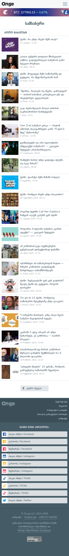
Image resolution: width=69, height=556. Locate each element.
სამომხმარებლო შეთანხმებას (33, 526)
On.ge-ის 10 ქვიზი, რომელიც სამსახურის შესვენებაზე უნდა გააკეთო (34, 303)
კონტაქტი (62, 418)
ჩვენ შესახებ (61, 402)
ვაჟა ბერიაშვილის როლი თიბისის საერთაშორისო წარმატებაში (34, 113)
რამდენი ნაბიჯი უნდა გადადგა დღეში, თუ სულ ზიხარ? (34, 165)
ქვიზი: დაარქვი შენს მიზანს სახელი (34, 182)
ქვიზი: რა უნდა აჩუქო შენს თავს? (34, 44)
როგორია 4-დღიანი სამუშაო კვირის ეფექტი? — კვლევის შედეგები (34, 234)
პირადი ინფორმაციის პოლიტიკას (34, 530)
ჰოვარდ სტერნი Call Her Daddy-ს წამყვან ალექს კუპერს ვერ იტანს (34, 216)
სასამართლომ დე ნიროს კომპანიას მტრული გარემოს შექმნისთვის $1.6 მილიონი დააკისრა (34, 354)
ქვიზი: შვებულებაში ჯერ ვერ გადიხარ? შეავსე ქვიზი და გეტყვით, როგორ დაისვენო (34, 285)
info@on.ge (30, 517)
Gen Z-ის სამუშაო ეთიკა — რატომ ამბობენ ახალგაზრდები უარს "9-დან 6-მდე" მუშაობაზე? (34, 130)
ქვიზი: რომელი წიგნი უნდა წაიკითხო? (34, 199)
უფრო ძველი (34, 388)
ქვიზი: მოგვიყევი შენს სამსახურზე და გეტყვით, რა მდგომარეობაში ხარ (34, 79)
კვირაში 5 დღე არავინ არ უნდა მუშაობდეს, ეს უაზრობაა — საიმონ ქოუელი (34, 337)
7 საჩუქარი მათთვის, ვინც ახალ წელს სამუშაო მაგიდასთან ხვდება (34, 320)
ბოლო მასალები (15, 32)
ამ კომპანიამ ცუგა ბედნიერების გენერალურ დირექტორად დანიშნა (34, 251)
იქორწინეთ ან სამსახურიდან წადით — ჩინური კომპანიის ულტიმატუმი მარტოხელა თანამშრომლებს (34, 268)
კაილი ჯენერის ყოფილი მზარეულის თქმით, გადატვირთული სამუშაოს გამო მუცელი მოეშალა (34, 61)
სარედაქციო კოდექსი (57, 410)
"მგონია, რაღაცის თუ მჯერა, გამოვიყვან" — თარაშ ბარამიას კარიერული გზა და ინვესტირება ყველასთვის (34, 96)
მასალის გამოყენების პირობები (52, 414)
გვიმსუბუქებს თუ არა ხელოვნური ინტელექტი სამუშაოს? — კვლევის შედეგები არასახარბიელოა (34, 148)
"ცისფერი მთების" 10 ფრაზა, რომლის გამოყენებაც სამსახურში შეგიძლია (34, 372)
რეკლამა (63, 406)
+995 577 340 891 (47, 517)
